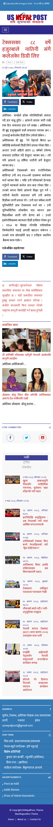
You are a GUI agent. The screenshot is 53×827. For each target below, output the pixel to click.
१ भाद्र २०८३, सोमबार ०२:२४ (17, 501)
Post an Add (11, 783)
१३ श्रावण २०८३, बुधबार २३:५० (35, 583)
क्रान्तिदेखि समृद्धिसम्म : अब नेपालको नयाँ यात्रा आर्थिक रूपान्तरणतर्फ (35, 521)
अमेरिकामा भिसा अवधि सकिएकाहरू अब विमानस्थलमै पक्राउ (35, 568)
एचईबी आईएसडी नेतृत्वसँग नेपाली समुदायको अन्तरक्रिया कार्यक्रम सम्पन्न (35, 657)
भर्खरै (26, 457)
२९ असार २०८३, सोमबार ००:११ (35, 647)
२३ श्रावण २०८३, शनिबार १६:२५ (35, 512)
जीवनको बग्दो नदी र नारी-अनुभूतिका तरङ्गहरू (35, 610)
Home (11, 819)
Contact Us (35, 819)
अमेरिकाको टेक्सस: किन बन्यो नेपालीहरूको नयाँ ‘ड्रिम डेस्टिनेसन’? (35, 545)
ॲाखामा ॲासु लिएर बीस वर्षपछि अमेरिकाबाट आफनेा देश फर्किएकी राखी (26, 397)
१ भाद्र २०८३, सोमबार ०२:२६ (34, 477)
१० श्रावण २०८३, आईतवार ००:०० (35, 623)
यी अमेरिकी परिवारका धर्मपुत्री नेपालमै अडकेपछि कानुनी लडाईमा (26, 357)
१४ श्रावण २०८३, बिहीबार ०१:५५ (35, 559)
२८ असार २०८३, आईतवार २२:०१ (35, 674)
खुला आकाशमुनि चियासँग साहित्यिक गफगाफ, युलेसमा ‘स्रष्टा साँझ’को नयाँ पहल (35, 486)
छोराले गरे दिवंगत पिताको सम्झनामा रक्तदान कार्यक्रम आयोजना (35, 684)
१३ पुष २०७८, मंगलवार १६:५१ (14, 68)
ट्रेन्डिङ (26, 462)
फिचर (9, 62)
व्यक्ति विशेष (19, 62)
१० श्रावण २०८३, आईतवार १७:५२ (35, 603)
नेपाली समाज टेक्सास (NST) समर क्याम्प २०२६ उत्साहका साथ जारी (35, 632)
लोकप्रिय (26, 467)
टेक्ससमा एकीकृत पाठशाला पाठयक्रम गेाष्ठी (35, 590)
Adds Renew (11, 789)
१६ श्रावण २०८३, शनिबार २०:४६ (35, 535)
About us (21, 819)
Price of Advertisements (19, 795)
